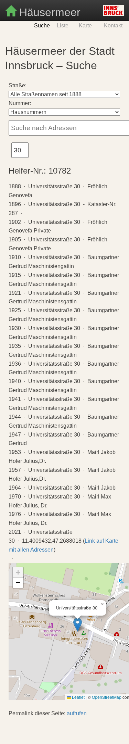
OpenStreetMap (106, 697)
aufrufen (77, 713)
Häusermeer (48, 11)
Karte (85, 25)
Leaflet (78, 697)
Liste (62, 25)
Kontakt (113, 25)
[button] (77, 625)
